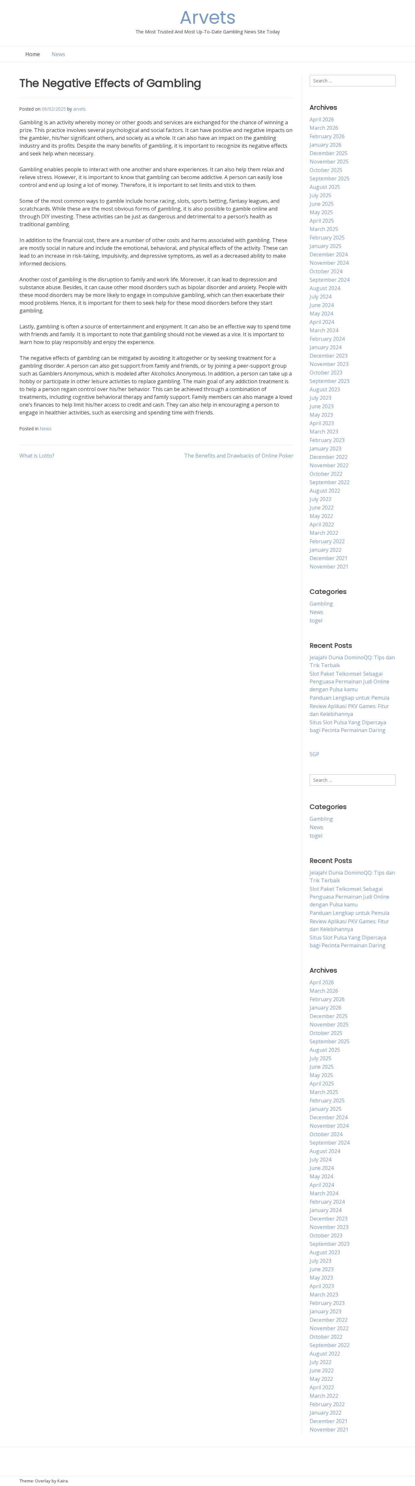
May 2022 (321, 516)
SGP (314, 754)
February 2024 (327, 338)
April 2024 (322, 321)
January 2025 (325, 246)
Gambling (321, 603)
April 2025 (322, 220)
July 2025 (320, 195)
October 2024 (326, 271)
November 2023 (329, 364)
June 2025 (322, 203)
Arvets (208, 17)
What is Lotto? (36, 455)
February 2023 (327, 440)
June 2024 (322, 305)
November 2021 (329, 566)
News (58, 54)
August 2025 (325, 186)
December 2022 (329, 457)
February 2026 (327, 136)
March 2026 (324, 127)
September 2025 (330, 178)
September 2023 (330, 381)
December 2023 (329, 355)
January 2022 (325, 549)
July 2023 (320, 397)
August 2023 (325, 389)
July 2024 (320, 296)
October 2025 (326, 170)
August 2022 (325, 490)
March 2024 (324, 330)
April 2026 (322, 119)
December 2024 (329, 254)
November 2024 (329, 262)
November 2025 (329, 161)
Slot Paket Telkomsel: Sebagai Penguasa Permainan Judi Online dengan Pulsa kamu (349, 681)
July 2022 (320, 499)
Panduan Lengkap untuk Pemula (349, 697)
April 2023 (322, 423)
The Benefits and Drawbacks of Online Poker (238, 455)
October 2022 (326, 473)
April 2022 (322, 524)
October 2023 (326, 372)
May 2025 (321, 212)
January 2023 (325, 448)
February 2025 (327, 237)
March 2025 (324, 229)
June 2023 (322, 406)
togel (316, 620)
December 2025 (329, 153)
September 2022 (330, 482)
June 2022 (322, 507)
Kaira (62, 1481)
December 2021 (329, 558)
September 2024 (330, 279)
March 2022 (324, 532)
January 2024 (325, 347)
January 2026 (325, 144)
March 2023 (324, 431)
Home (32, 54)
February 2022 (327, 541)
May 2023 (321, 414)
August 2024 (325, 288)
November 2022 (329, 465)
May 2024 (321, 313)
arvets (79, 109)
